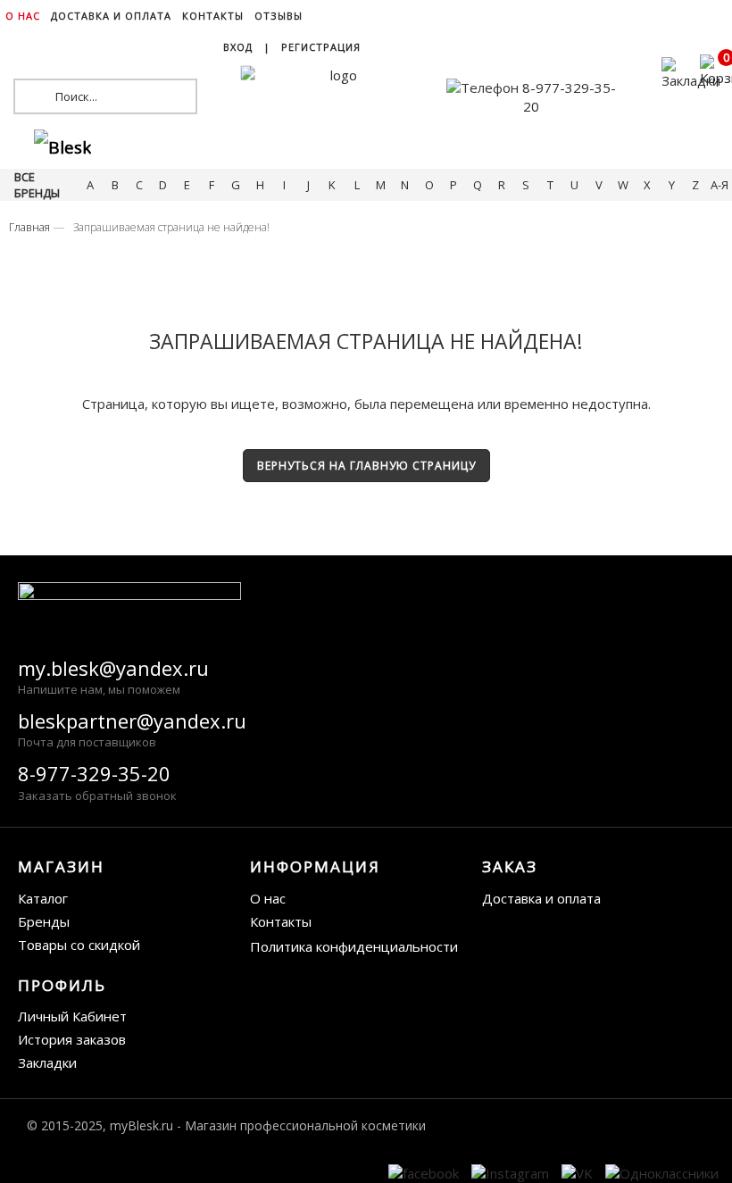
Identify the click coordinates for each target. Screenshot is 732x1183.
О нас (268, 898)
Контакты (281, 921)
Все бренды (37, 185)
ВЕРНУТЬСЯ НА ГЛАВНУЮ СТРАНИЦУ (366, 465)
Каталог (43, 898)
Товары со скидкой (79, 945)
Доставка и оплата (541, 898)
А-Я (719, 185)
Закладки (47, 1062)
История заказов (72, 1039)
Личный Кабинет (72, 1016)
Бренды (44, 921)
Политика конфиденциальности (354, 946)
